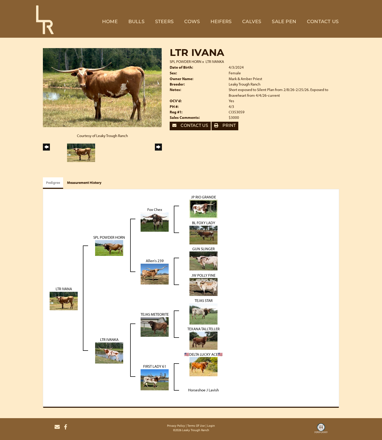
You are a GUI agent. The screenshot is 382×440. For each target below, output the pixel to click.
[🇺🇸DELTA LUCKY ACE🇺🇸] (203, 366)
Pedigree (53, 182)
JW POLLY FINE (203, 275)
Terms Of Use (196, 426)
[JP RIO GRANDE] (203, 208)
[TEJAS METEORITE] (155, 326)
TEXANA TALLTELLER (203, 328)
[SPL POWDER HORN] (109, 247)
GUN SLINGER (203, 248)
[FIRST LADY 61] (155, 379)
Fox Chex (154, 209)
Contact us (194, 126)
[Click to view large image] (102, 87)
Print (228, 126)
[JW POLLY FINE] (203, 286)
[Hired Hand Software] (320, 429)
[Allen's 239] (155, 273)
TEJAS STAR (204, 300)
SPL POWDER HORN (185, 61)
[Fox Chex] (155, 221)
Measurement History (84, 182)
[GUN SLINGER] (203, 260)
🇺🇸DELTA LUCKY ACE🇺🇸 (203, 354)
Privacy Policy (176, 426)
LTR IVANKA (215, 61)
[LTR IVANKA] (109, 352)
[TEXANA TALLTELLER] (203, 340)
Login (211, 426)
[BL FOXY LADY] (203, 234)
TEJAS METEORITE (155, 314)
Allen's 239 (155, 260)
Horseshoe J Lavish (203, 389)
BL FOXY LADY (203, 222)
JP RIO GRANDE (203, 197)
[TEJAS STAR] (203, 313)
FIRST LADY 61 (154, 366)
